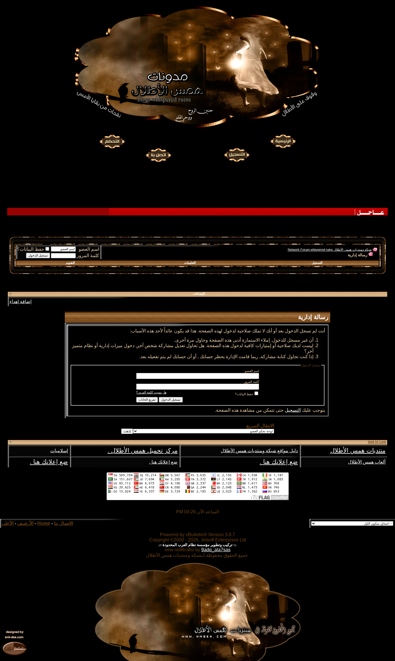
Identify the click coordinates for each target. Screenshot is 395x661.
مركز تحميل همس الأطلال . (143, 450)
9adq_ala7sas (215, 549)
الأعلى (8, 523)
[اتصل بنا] (158, 154)
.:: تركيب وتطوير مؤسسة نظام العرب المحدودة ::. (197, 545)
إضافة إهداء (21, 301)
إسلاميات (59, 450)
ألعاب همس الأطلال (366, 461)
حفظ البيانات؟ (30, 249)
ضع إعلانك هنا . (279, 461)
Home (43, 523)
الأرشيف (25, 523)
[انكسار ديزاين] (14, 648)
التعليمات (190, 262)
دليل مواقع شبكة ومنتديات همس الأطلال (259, 450)
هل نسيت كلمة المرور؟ (151, 392)
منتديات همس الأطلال (357, 450)
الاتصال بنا (63, 523)
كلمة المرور (88, 255)
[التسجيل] (237, 154)
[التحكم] (112, 142)
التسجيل (317, 262)
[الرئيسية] (282, 142)
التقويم (70, 262)
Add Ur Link (377, 442)
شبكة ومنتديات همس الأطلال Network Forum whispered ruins (330, 249)
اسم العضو (89, 249)
